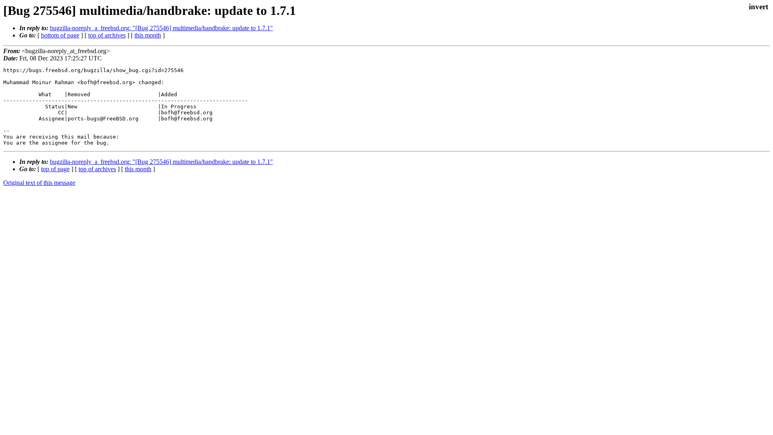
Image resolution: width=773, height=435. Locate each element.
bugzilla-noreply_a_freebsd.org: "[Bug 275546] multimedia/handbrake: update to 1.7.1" (161, 28)
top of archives (107, 35)
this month (147, 35)
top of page (55, 169)
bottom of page (60, 35)
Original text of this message (39, 182)
